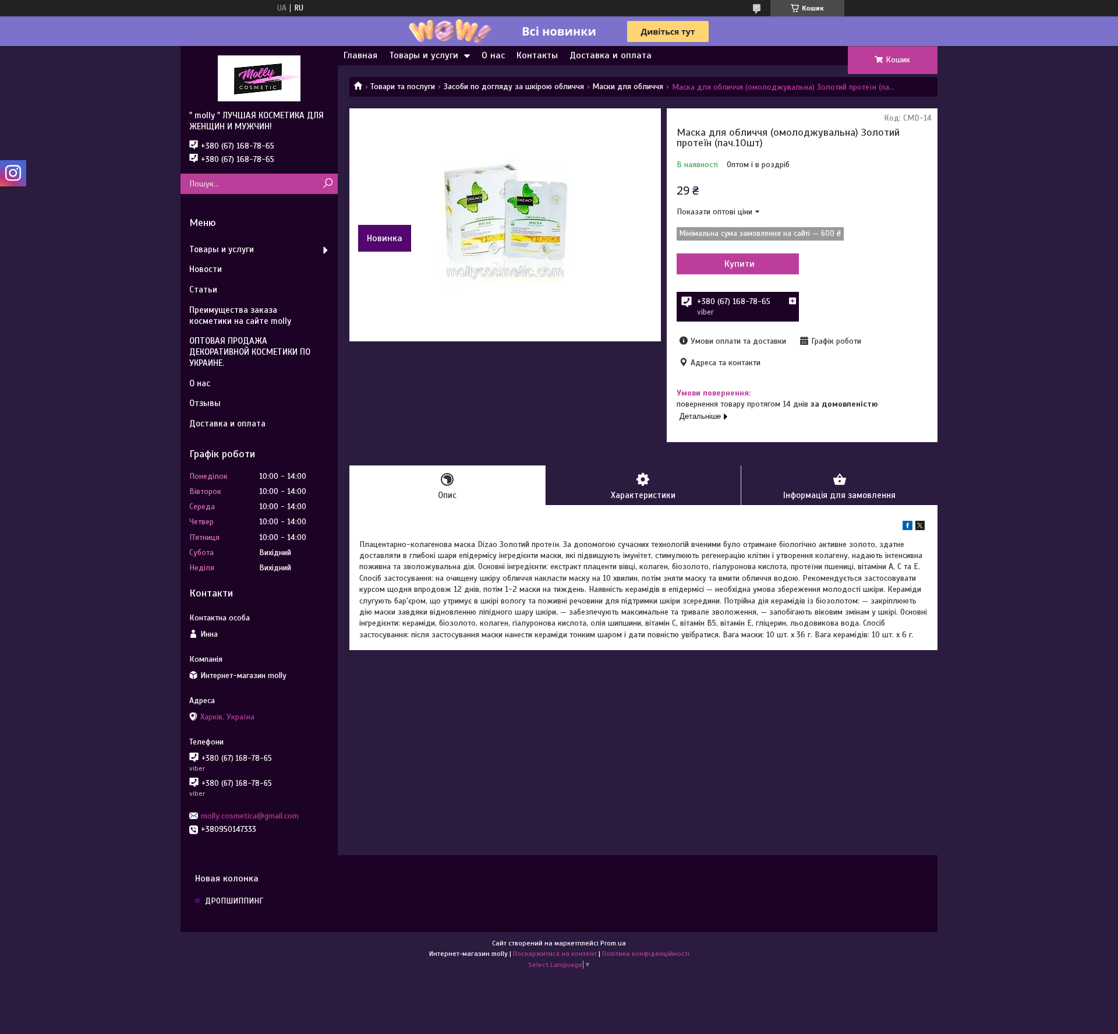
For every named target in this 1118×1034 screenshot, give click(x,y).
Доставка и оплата (610, 55)
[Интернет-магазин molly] (259, 78)
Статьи (203, 289)
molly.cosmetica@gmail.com (250, 816)
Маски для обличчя (627, 86)
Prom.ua (613, 943)
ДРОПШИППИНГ (234, 901)
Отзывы (205, 403)
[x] (920, 527)
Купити (739, 264)
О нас (493, 55)
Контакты (537, 55)
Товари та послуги (402, 86)
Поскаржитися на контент (555, 954)
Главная (360, 55)
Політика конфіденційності (645, 954)
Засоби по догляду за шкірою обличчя (514, 86)
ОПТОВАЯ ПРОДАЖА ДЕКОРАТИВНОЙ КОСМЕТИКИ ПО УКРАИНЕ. (249, 352)
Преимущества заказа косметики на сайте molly (240, 315)
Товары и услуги (423, 55)
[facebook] (907, 527)
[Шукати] (327, 184)
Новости (205, 269)
